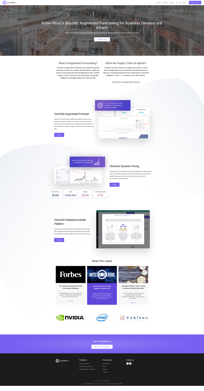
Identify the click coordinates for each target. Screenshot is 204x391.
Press (104, 366)
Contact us (105, 372)
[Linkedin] (130, 363)
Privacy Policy (106, 381)
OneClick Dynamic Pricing (85, 366)
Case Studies (106, 363)
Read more (70, 301)
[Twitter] (127, 363)
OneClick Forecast (84, 363)
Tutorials (105, 369)
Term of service (98, 381)
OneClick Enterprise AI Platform (87, 369)
